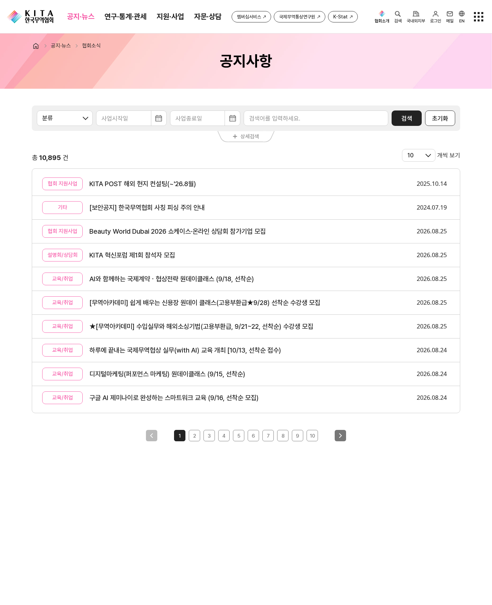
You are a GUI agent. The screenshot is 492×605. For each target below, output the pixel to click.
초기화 (440, 118)
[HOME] (39, 46)
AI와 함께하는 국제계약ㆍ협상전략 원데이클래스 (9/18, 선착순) (171, 279)
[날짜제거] (131, 118)
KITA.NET (30, 17)
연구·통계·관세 (125, 16)
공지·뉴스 (80, 16)
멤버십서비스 (249, 16)
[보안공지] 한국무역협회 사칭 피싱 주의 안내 (147, 208)
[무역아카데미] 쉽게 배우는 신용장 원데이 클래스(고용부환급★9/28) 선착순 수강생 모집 (204, 303)
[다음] (340, 435)
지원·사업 (170, 16)
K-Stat (340, 16)
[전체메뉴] (478, 16)
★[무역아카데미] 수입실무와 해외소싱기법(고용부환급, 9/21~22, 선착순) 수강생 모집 (201, 326)
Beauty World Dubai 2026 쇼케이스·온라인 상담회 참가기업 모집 (177, 231)
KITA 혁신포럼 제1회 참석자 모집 (132, 255)
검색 (406, 118)
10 (312, 436)
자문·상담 (208, 16)
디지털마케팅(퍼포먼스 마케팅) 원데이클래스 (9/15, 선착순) (167, 374)
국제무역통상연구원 (297, 16)
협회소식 (91, 46)
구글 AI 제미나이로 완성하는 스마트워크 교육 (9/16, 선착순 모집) (174, 398)
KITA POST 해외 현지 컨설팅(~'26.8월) (142, 184)
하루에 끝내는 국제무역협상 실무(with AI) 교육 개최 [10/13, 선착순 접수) (185, 350)
